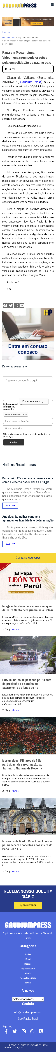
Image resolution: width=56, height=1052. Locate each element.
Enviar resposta (31, 401)
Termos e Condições (12, 1047)
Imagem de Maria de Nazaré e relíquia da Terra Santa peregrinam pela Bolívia (28, 608)
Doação (28, 964)
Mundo (15, 629)
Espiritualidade (28, 968)
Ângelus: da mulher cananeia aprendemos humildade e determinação (28, 518)
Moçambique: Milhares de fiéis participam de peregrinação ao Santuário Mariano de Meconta (22, 764)
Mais (8, 506)
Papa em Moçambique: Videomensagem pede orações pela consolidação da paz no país (26, 57)
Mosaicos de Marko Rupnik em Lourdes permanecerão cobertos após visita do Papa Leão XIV (27, 845)
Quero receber (28, 905)
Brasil (28, 959)
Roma (6, 32)
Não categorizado (28, 978)
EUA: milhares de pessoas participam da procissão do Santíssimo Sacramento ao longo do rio (26, 684)
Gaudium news (9, 37)
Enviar (13, 442)
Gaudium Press (30, 82)
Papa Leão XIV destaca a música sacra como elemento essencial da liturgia (27, 480)
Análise (28, 954)
